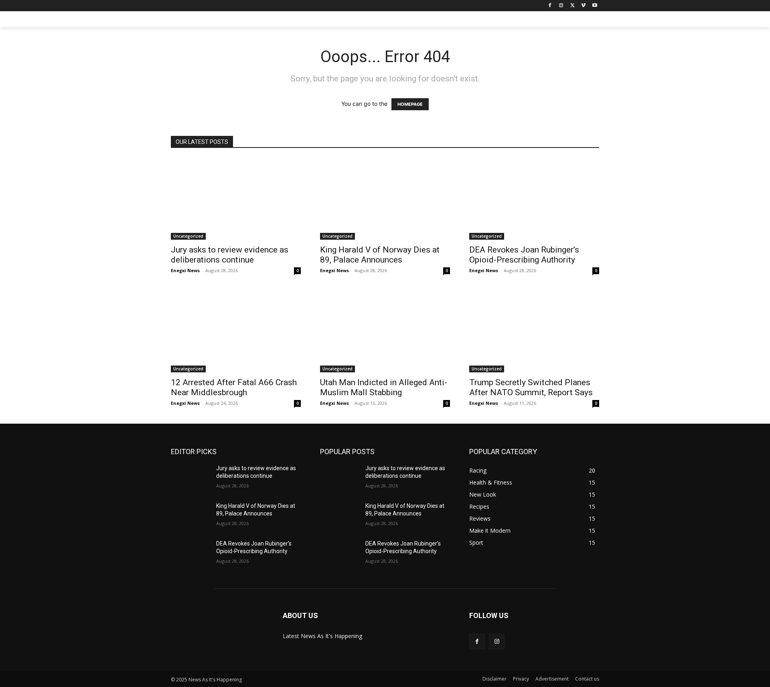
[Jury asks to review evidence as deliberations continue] (236, 199)
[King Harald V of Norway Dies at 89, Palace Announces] (385, 199)
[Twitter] (572, 5)
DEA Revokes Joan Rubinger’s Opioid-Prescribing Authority (524, 255)
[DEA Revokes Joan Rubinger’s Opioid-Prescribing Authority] (534, 199)
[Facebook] (550, 5)
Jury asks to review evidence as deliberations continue (229, 255)
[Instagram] (561, 5)
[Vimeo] (583, 5)
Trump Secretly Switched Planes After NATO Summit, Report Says (531, 387)
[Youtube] (594, 5)
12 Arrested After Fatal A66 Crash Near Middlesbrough (234, 387)
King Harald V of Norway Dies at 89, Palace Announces (380, 255)
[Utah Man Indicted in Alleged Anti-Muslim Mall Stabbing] (385, 331)
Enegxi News (185, 270)
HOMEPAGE (410, 104)
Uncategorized (188, 236)
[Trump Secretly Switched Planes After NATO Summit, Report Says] (534, 331)
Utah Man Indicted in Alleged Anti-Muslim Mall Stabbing (383, 387)
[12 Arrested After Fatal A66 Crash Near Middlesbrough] (236, 331)
